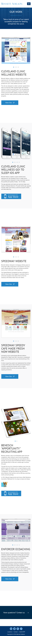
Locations (9, 632)
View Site (9, 103)
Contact (16, 632)
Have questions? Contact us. (14, 612)
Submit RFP (22, 632)
